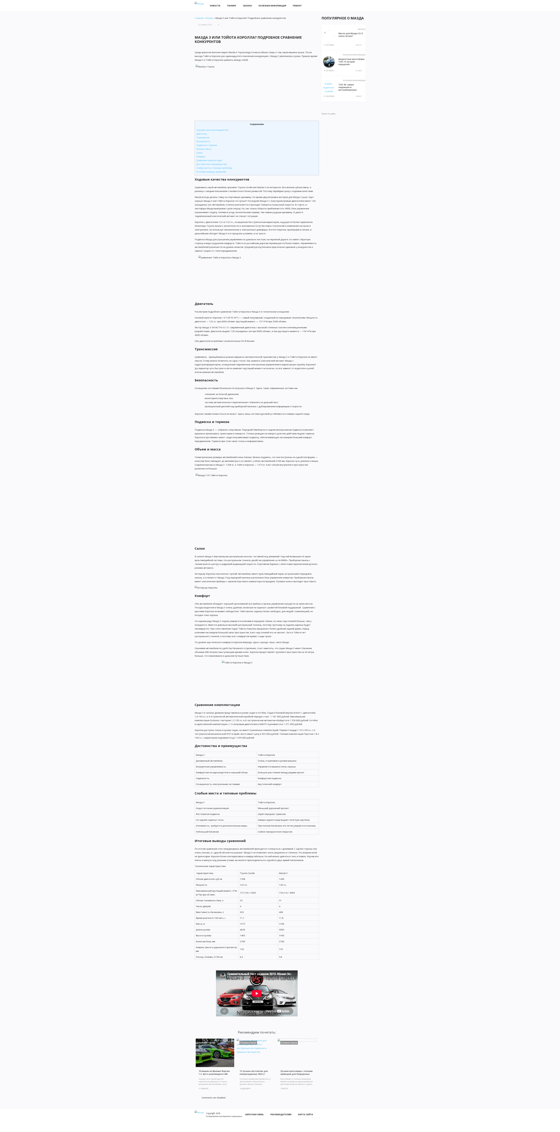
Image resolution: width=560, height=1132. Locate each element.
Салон (199, 152)
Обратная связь (254, 1114)
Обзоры (247, 5)
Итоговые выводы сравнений (211, 171)
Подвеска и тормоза (206, 145)
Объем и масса (203, 149)
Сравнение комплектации (209, 160)
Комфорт (201, 156)
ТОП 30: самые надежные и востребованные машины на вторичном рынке (350, 89)
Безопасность (203, 141)
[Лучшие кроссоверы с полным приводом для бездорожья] (297, 1053)
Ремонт (297, 5)
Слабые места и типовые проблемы (214, 168)
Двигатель (201, 133)
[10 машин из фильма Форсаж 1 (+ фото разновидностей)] (215, 1053)
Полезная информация (272, 5)
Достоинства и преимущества (211, 164)
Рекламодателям (280, 1114)
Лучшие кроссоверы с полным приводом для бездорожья (296, 1072)
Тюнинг (231, 5)
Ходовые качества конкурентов (212, 130)
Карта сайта (305, 1114)
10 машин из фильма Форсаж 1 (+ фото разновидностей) (214, 1072)
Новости (215, 5)
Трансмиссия (202, 137)
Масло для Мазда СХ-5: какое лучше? (350, 34)
